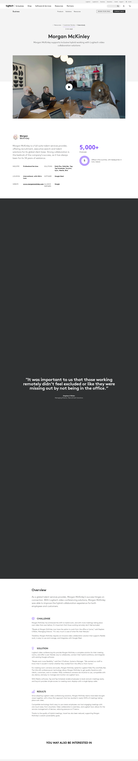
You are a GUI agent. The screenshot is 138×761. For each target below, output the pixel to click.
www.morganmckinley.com (33, 184)
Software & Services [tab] (43, 6)
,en (129, 1)
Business (102, 1)
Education (109, 1)
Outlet (116, 1)
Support (121, 1)
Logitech (88, 1)
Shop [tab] (30, 6)
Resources (57, 25)
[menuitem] (60, 11)
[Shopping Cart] (129, 6)
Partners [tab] (70, 6)
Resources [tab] (59, 6)
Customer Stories (69, 25)
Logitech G (95, 1)
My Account (123, 6)
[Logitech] (16, 6)
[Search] (113, 6)
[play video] (69, 87)
